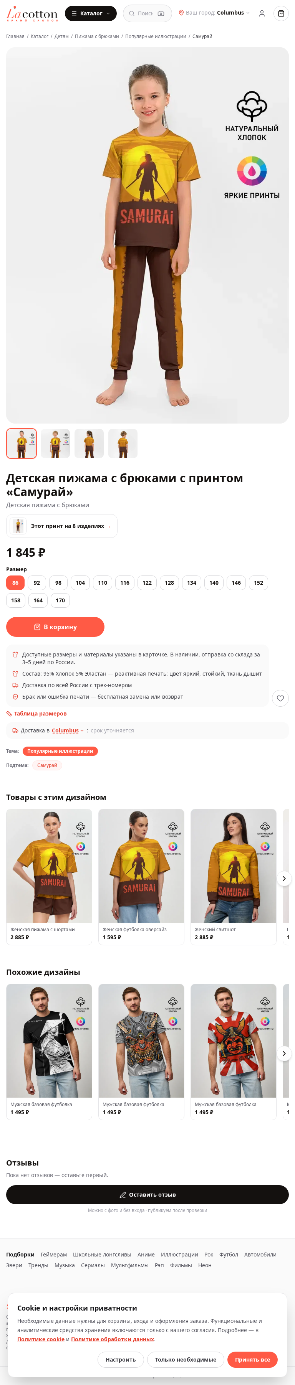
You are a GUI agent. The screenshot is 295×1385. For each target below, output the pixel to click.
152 (258, 582)
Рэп (159, 1265)
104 (80, 582)
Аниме (146, 1254)
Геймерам (54, 1254)
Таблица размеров (40, 713)
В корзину (60, 627)
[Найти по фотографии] (161, 13)
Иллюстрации (179, 1254)
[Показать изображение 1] (21, 443)
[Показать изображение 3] (89, 443)
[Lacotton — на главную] (32, 13)
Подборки (20, 1254)
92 (37, 582)
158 (15, 600)
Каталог (91, 13)
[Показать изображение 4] (123, 443)
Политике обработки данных (112, 1339)
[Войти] (262, 13)
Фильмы (181, 1265)
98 (58, 582)
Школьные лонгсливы (102, 1254)
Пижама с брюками (97, 36)
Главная (15, 36)
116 (124, 582)
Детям (62, 36)
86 (15, 582)
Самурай (47, 765)
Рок (208, 1254)
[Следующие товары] (284, 878)
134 (191, 582)
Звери (14, 1265)
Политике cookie (41, 1339)
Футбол (228, 1254)
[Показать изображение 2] (55, 443)
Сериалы (93, 1265)
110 (102, 582)
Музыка (65, 1265)
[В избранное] (280, 698)
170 (60, 600)
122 (147, 582)
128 (169, 582)
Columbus (65, 730)
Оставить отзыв (152, 1194)
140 (214, 582)
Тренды (38, 1265)
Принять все (252, 1359)
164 (38, 600)
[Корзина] (281, 13)
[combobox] (145, 13)
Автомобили (260, 1254)
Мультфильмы (130, 1265)
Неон (205, 1265)
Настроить (121, 1359)
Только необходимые (185, 1359)
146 (236, 582)
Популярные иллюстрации (155, 36)
